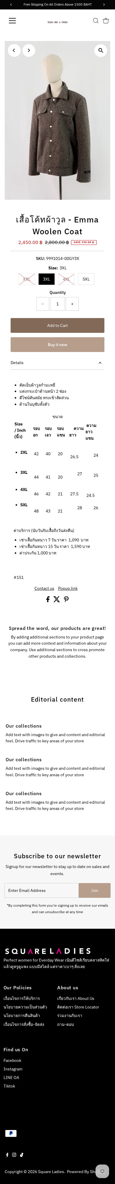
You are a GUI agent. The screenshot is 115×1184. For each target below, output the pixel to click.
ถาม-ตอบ (65, 1024)
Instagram (13, 1069)
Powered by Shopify (85, 1171)
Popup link (68, 589)
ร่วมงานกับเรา (69, 1015)
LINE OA (11, 1077)
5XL (86, 279)
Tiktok (9, 1086)
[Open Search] (95, 20)
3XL (46, 279)
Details (17, 362)
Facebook (12, 1060)
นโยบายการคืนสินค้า (22, 1015)
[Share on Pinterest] (66, 600)
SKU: (40, 258)
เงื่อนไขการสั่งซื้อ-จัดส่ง (24, 1024)
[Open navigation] (17, 20)
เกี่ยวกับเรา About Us (75, 998)
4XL (69, 279)
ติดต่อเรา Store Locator (78, 1007)
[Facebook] (7, 1155)
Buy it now (57, 344)
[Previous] (14, 50)
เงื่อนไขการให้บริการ (22, 998)
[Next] (28, 50)
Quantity (58, 292)
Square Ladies (51, 1171)
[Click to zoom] (100, 50)
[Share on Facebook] (48, 600)
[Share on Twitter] (57, 600)
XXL (29, 279)
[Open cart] (106, 21)
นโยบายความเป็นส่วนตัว (25, 1007)
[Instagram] (14, 1155)
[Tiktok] (22, 1155)
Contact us (44, 589)
